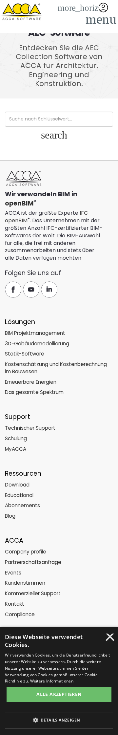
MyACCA (15, 448)
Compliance (20, 614)
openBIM (19, 203)
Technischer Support (30, 427)
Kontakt (14, 603)
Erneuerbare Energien (30, 381)
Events (13, 572)
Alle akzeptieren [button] (58, 694)
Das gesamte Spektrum (34, 392)
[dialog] (59, 681)
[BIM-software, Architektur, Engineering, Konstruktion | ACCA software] (21, 11)
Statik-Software (24, 353)
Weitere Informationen (51, 681)
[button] (99, 19)
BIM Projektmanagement (35, 333)
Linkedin (49, 289)
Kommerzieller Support (33, 593)
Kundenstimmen (25, 582)
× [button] (110, 639)
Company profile (25, 551)
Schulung (16, 438)
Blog (10, 515)
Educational (19, 495)
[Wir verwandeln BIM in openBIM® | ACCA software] (24, 178)
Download (17, 484)
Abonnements (22, 505)
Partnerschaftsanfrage (33, 562)
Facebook (13, 289)
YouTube (31, 289)
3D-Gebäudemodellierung (37, 343)
